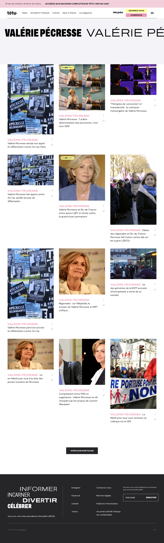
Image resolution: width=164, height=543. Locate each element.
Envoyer (151, 497)
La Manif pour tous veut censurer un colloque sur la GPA (128, 418)
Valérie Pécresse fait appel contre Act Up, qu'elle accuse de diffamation (26, 198)
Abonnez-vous (136, 11)
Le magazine (85, 13)
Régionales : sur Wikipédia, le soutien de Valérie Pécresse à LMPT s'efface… (78, 307)
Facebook (76, 495)
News (24, 13)
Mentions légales (103, 495)
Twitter (75, 511)
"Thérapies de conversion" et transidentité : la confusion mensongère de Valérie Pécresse (128, 107)
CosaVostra (22, 530)
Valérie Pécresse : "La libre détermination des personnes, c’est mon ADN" (78, 123)
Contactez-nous (103, 487)
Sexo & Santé (69, 13)
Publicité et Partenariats (107, 503)
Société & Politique (39, 13)
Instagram (76, 487)
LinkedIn (75, 503)
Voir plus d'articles (82, 451)
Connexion (136, 15)
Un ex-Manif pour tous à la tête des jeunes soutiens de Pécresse (25, 378)
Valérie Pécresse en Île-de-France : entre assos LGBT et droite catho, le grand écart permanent (78, 213)
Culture (56, 13)
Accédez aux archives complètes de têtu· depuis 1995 (77, 4)
